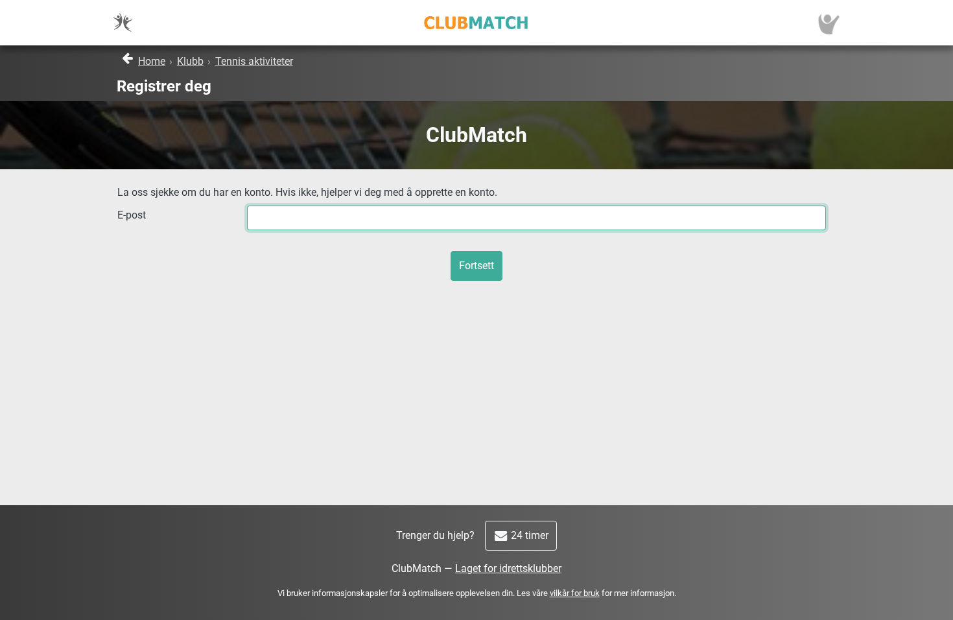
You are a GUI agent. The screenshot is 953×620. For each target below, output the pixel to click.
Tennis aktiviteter (254, 61)
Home (151, 61)
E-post (131, 215)
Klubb (190, 61)
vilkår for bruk (575, 593)
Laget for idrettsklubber (508, 568)
